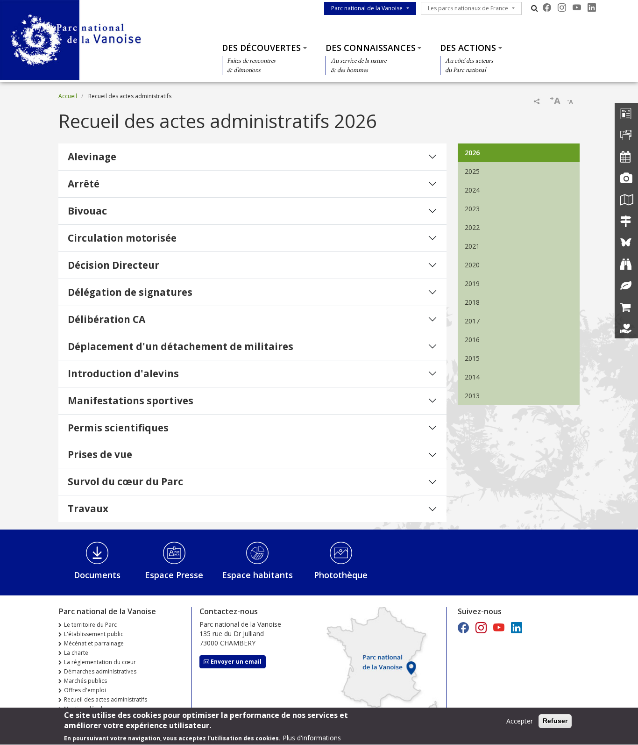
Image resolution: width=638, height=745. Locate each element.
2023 (472, 208)
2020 (472, 264)
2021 (472, 246)
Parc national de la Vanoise (367, 8)
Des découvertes (261, 47)
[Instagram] (562, 7)
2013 (472, 395)
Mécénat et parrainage (94, 643)
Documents (97, 574)
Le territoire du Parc (90, 625)
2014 (472, 376)
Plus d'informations (312, 737)
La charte (76, 653)
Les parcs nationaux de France (468, 8)
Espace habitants (257, 574)
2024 (472, 190)
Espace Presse (174, 574)
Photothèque (341, 574)
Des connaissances (371, 47)
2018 (472, 302)
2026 (472, 152)
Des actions (468, 47)
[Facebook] (547, 7)
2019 (472, 283)
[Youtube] (577, 7)
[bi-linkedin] (592, 7)
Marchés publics (85, 681)
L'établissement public (93, 634)
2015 (472, 358)
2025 (472, 171)
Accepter (519, 720)
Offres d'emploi (85, 690)
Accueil (67, 96)
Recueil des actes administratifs (105, 699)
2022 (472, 227)
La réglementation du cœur (100, 662)
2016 (472, 339)
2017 (472, 320)
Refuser (555, 720)
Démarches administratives (100, 671)
